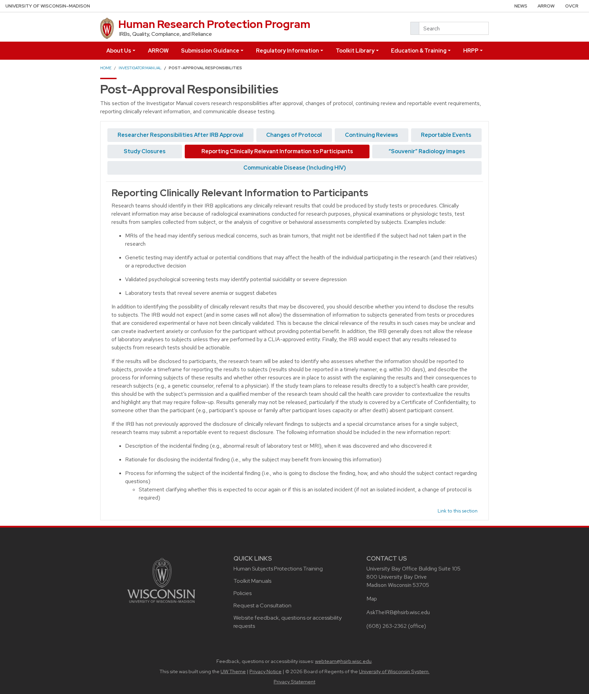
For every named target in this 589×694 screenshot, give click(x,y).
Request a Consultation (262, 605)
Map (371, 598)
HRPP (471, 50)
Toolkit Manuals (252, 580)
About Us (118, 50)
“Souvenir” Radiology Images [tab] (427, 151)
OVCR (571, 6)
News (520, 6)
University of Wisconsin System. (394, 671)
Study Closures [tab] (145, 151)
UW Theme (233, 671)
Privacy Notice (266, 671)
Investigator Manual (140, 68)
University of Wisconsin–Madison (47, 6)
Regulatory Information (287, 50)
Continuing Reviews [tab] (371, 135)
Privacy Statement (294, 681)
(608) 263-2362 (386, 626)
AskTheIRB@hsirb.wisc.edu (398, 612)
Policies (242, 593)
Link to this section (458, 511)
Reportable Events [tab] (446, 135)
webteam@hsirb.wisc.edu (343, 661)
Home (105, 68)
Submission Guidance (210, 50)
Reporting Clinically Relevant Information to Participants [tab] (277, 151)
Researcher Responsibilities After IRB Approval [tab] (180, 135)
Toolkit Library (355, 50)
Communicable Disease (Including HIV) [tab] (294, 167)
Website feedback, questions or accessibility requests (287, 622)
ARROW (546, 6)
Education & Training (419, 50)
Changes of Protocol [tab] (294, 135)
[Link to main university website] (161, 579)
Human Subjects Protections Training (278, 568)
